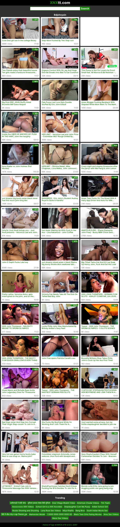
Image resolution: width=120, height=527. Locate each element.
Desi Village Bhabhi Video (63, 503)
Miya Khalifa (68, 510)
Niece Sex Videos (60, 518)
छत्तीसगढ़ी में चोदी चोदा (18, 503)
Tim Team (105, 503)
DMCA (59, 525)
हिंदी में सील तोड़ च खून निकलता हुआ (14, 514)
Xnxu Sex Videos (111, 514)
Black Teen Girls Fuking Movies (87, 514)
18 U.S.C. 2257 (70, 525)
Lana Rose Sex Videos (51, 510)
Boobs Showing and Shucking (25, 510)
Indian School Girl (100, 507)
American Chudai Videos (88, 503)
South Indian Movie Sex (97, 510)
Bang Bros (80, 510)
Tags (52, 525)
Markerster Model (37, 514)
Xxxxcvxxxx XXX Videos (23, 507)
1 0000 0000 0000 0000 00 (59, 514)
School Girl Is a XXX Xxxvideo (49, 507)
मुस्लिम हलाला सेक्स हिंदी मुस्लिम (39, 503)
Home (45, 525)
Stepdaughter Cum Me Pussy (77, 507)
